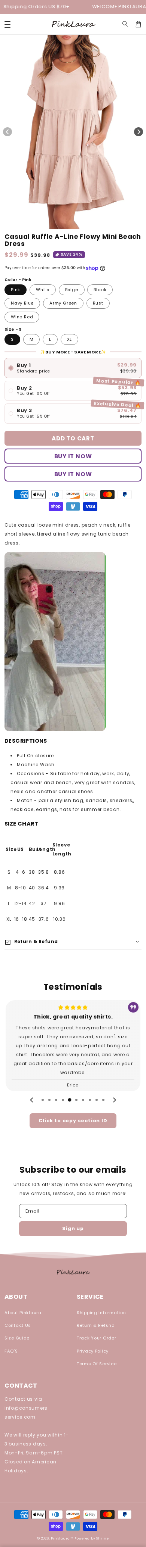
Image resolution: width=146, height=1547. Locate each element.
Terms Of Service (97, 1364)
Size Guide (17, 1338)
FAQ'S (11, 1351)
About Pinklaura (23, 1313)
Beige (71, 290)
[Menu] (7, 24)
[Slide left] (7, 131)
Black (100, 290)
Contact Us (17, 1325)
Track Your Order (96, 1338)
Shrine (102, 1538)
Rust (98, 303)
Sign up (73, 1228)
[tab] (42, 1100)
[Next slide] (114, 1099)
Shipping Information (101, 1313)
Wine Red (22, 317)
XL (69, 339)
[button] (125, 24)
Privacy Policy (93, 1351)
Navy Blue (22, 303)
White (42, 290)
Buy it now (73, 474)
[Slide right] (138, 131)
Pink (15, 290)
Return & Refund (96, 1325)
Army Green (63, 303)
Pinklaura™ (62, 1538)
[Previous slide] (31, 1099)
